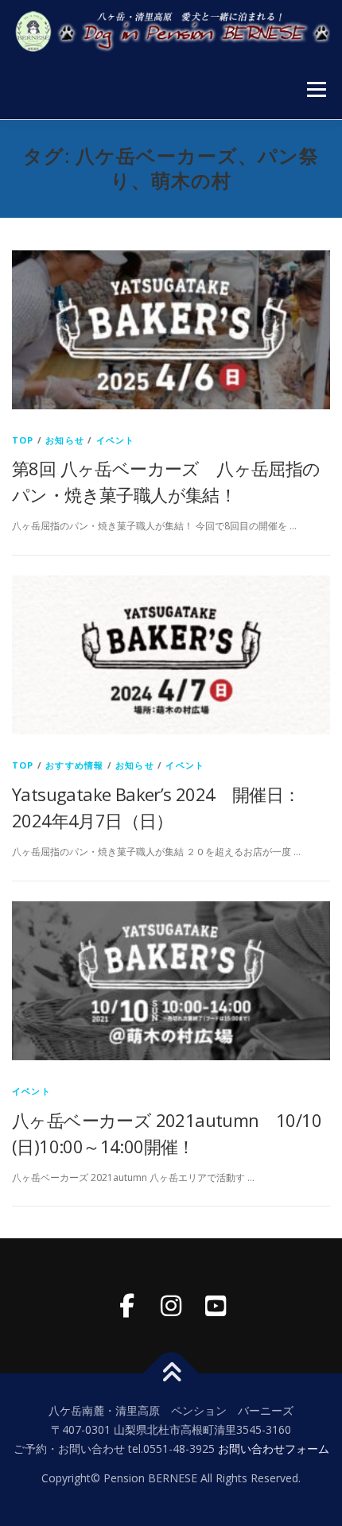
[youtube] (215, 1306)
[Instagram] (171, 1306)
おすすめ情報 (74, 765)
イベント (115, 440)
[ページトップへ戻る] (171, 1374)
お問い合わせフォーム (273, 1448)
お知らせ (64, 440)
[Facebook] (126, 1306)
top (23, 440)
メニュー (316, 89)
